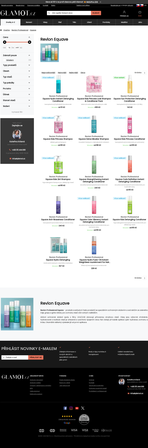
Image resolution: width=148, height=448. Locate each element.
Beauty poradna (7, 5)
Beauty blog (20, 5)
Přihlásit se (36, 357)
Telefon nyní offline (83, 5)
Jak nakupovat (64, 385)
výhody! (130, 5)
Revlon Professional (20, 30)
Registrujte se (115, 5)
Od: (4, 47)
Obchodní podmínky (96, 385)
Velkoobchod (35, 391)
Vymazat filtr (17, 112)
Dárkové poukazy (36, 394)
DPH (31, 388)
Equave (33, 30)
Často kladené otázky (67, 380)
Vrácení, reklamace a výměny (40, 385)
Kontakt (45, 5)
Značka (6, 30)
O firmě (91, 380)
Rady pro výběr (64, 383)
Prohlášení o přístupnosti (98, 391)
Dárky (53, 5)
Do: (13, 47)
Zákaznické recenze (67, 419)
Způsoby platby (35, 383)
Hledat (96, 13)
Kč (21, 47)
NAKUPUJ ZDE (92, 2)
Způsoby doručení (36, 380)
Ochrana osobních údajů (98, 388)
